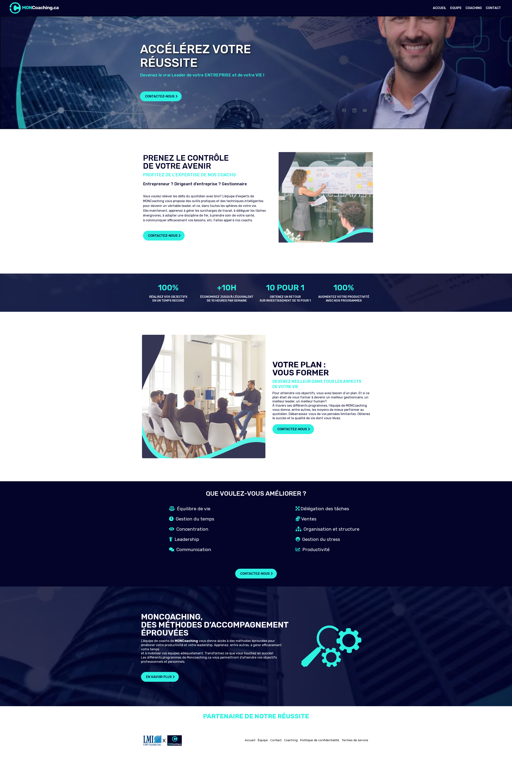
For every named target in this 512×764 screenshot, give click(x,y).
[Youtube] (365, 110)
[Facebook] (344, 110)
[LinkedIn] (354, 110)
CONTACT (493, 8)
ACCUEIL (439, 8)
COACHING (474, 8)
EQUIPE (456, 8)
